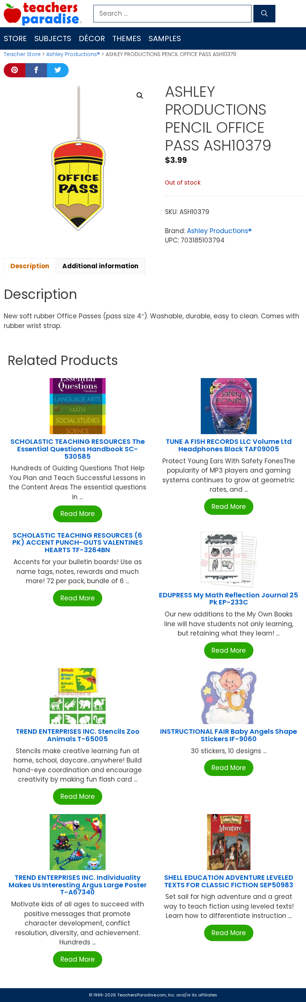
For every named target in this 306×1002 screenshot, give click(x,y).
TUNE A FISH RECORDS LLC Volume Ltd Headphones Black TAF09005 (229, 445)
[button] (140, 95)
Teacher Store (22, 54)
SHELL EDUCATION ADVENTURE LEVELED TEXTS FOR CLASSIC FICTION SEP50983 (228, 881)
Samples (165, 38)
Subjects (52, 38)
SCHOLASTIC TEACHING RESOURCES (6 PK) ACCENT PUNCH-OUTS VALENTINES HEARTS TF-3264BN (77, 543)
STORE (15, 38)
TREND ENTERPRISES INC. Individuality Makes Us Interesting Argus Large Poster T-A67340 (78, 885)
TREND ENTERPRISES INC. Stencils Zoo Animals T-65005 (78, 735)
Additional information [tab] (100, 266)
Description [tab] (29, 266)
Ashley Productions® (73, 54)
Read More (77, 513)
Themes (126, 38)
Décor (92, 38)
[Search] (264, 14)
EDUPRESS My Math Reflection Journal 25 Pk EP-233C (228, 598)
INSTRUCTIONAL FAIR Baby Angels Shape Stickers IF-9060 (228, 735)
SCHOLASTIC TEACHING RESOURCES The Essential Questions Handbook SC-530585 (77, 449)
